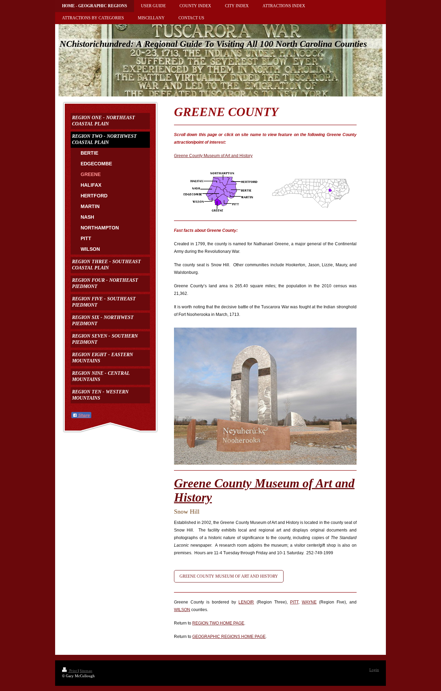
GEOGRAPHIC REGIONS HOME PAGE (229, 636)
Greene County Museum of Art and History (213, 155)
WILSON (182, 609)
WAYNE (309, 602)
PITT (294, 602)
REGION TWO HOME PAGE (218, 623)
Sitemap (86, 671)
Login (374, 670)
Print (73, 671)
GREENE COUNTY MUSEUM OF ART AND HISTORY (229, 576)
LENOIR (246, 602)
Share (83, 415)
